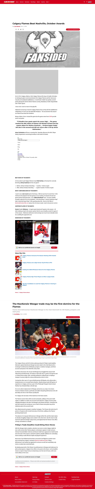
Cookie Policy (62, 479)
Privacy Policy (36, 479)
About (16, 477)
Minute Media (8, 485)
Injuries (43, 2)
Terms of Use (48, 479)
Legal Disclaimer (75, 479)
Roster (38, 2)
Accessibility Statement (21, 482)
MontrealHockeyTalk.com (22, 203)
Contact (47, 477)
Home (16, 292)
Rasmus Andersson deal (41, 440)
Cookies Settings (49, 482)
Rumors (22, 2)
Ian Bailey (17, 314)
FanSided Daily (75, 477)
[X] (84, 1)
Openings (34, 477)
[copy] (23, 29)
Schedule (27, 2)
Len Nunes (17, 26)
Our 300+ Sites (62, 477)
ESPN (50, 116)
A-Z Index (34, 482)
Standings (33, 2)
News (17, 2)
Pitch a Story (18, 479)
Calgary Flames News (24, 292)
